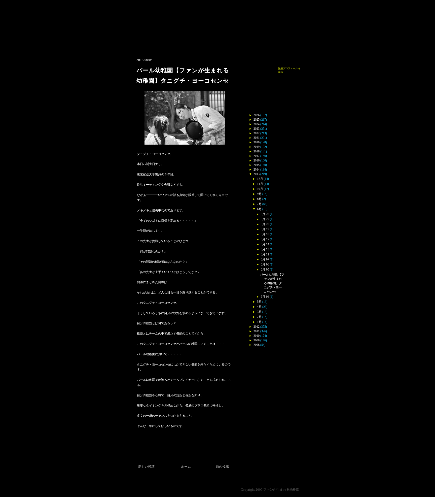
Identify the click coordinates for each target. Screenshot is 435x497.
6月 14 (265, 244)
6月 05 (265, 269)
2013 (256, 174)
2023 (256, 128)
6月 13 (265, 249)
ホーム (186, 467)
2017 (256, 156)
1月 (259, 322)
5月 (259, 302)
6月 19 (265, 229)
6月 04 (265, 297)
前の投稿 (222, 467)
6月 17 (265, 239)
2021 (256, 138)
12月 (260, 179)
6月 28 (265, 214)
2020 (256, 142)
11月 (260, 184)
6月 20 (265, 224)
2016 (256, 160)
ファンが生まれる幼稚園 (281, 489)
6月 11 (265, 254)
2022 (256, 133)
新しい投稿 (146, 467)
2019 (256, 147)
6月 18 (265, 234)
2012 (256, 326)
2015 (256, 165)
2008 (256, 345)
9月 (259, 194)
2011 (256, 331)
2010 (256, 336)
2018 (256, 151)
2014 (256, 169)
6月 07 (265, 259)
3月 (259, 312)
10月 (260, 189)
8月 (259, 199)
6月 (259, 209)
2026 (256, 115)
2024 (256, 124)
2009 (256, 340)
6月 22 (265, 219)
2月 (259, 317)
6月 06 (265, 264)
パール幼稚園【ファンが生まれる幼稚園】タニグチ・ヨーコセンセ (272, 283)
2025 (256, 119)
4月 (259, 307)
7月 (259, 204)
